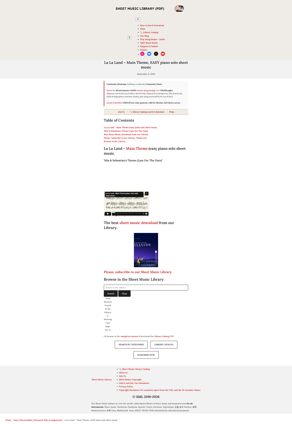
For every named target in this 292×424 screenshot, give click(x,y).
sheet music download (138, 222)
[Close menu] (138, 19)
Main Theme (137, 148)
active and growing (146, 90)
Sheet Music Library (102, 379)
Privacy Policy (126, 386)
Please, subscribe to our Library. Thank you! (125, 138)
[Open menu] (129, 37)
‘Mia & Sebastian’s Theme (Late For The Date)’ (126, 131)
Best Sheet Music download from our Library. (126, 134)
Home (8, 420)
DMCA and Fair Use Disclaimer (134, 383)
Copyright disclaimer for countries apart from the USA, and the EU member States (159, 390)
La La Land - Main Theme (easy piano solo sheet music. (131, 127)
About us (123, 372)
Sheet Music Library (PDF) (140, 9)
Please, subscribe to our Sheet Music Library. (138, 272)
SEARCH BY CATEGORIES (131, 344)
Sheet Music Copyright (130, 379)
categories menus (129, 336)
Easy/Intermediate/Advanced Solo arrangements (38, 420)
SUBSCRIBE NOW (146, 355)
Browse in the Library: (115, 141)
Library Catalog (161, 336)
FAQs (171, 112)
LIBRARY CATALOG (163, 344)
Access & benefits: (114, 103)
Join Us (121, 112)
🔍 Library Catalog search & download (147, 112)
